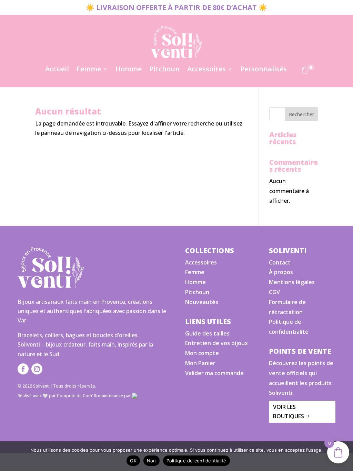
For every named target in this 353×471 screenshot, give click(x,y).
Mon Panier (200, 363)
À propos (281, 272)
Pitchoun (164, 70)
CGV (274, 292)
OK (133, 460)
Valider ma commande (214, 373)
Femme (89, 70)
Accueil (57, 70)
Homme (128, 70)
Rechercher (301, 114)
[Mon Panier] (304, 71)
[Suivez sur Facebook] (23, 368)
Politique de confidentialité (196, 460)
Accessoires (206, 70)
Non (151, 460)
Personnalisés (263, 70)
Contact (280, 262)
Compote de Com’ (75, 396)
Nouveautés (201, 302)
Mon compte (202, 353)
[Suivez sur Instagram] (36, 368)
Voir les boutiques (288, 411)
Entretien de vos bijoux (216, 343)
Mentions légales (292, 282)
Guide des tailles (207, 333)
